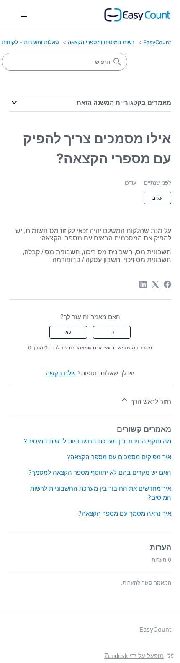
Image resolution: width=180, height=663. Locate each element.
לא (68, 332)
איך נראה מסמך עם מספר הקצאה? (124, 513)
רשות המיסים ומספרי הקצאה (101, 42)
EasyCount (157, 42)
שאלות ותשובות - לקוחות (30, 42)
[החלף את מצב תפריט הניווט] (24, 15)
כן (112, 332)
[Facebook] (167, 284)
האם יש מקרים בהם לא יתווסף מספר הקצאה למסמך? (99, 472)
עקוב (157, 198)
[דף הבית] (137, 15)
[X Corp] (155, 284)
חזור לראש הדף (150, 401)
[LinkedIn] (143, 284)
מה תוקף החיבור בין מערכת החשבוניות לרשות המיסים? (97, 441)
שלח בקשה (61, 373)
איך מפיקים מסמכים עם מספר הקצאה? (119, 457)
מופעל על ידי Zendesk (134, 655)
